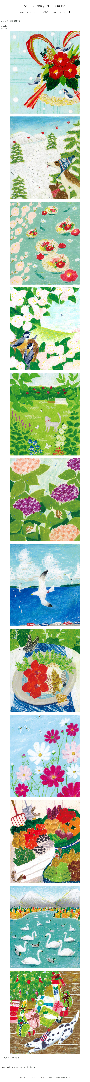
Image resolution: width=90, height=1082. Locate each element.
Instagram (42, 1077)
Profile (53, 12)
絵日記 (46, 12)
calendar (4, 26)
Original (37, 12)
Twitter (33, 1077)
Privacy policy (23, 1077)
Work (29, 12)
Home (3, 1067)
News (22, 12)
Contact (62, 12)
